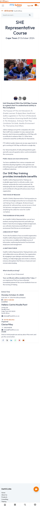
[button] (2, 1)
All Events (8, 11)
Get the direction (9, 320)
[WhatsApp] (15, 340)
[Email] (23, 340)
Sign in (6, 1)
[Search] (29, 15)
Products (4, 497)
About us (4, 495)
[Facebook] (3, 340)
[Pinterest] (19, 340)
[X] (7, 340)
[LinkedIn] (11, 340)
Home (3, 493)
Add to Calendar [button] (8, 300)
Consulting (4, 499)
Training (3, 501)
